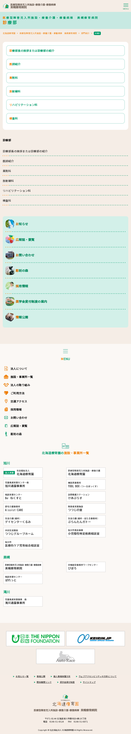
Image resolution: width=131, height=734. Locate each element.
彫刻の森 (16, 434)
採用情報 (16, 409)
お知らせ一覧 (22, 676)
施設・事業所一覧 (22, 377)
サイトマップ (89, 682)
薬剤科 (7, 171)
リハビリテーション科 (17, 191)
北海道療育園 (9, 33)
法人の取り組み (20, 385)
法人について (19, 368)
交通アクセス (19, 401)
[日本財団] (35, 638)
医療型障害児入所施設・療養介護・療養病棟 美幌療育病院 (48, 33)
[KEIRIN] (95, 638)
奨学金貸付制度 (67, 682)
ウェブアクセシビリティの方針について (98, 676)
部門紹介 (85, 33)
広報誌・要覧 (19, 426)
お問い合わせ (19, 417)
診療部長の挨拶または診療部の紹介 (25, 151)
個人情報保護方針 (61, 676)
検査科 (7, 200)
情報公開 (41, 676)
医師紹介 (8, 161)
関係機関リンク (44, 682)
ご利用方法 (18, 393)
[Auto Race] (65, 656)
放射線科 (8, 181)
